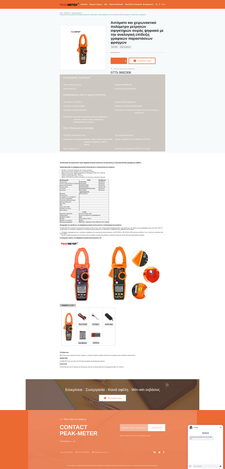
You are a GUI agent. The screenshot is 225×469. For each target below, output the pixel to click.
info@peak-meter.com (101, 452)
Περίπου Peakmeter (116, 4)
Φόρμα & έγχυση (95, 4)
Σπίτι (61, 13)
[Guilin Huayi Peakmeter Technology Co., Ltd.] (154, 452)
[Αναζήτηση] (157, 4)
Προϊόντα (84, 4)
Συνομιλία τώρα (117, 61)
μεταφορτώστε (148, 4)
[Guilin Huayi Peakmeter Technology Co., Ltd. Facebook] (163, 452)
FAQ (105, 4)
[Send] (220, 466)
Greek (163, 4)
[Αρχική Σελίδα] (69, 4)
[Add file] (190, 466)
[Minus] (221, 427)
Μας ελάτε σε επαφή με (133, 4)
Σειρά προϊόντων (76, 13)
